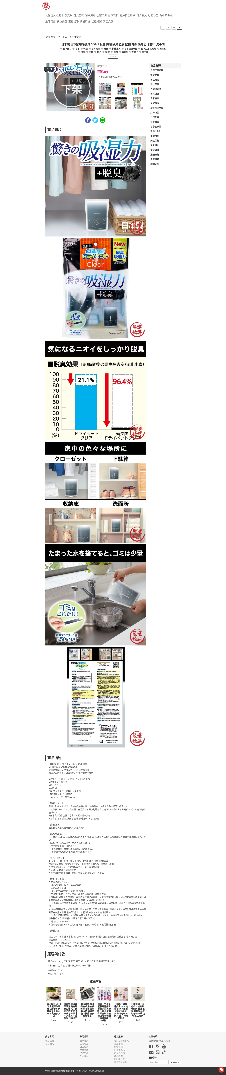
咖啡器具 (154, 85)
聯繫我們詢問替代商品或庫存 (111, 77)
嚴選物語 (50, 37)
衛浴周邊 (85, 21)
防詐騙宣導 (119, 1058)
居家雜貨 (113, 15)
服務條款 (118, 1046)
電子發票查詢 (120, 1062)
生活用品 (50, 21)
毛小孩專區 (165, 15)
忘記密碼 (118, 1043)
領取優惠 (176, 1062)
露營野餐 (154, 159)
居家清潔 (102, 15)
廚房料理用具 (127, 15)
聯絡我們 (49, 1040)
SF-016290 (75, 37)
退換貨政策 (119, 1052)
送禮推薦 (96, 21)
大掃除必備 (155, 89)
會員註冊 (118, 1040)
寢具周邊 (90, 15)
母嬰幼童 (153, 15)
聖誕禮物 (73, 21)
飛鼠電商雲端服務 (95, 1071)
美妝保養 (62, 21)
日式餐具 (141, 15)
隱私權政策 (119, 1049)
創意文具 (67, 15)
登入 (126, 1040)
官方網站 (49, 1043)
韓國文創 (108, 21)
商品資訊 (113, 56)
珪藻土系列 (155, 131)
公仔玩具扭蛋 (53, 15)
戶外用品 (154, 113)
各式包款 (79, 15)
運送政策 (118, 1056)
